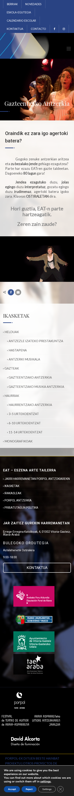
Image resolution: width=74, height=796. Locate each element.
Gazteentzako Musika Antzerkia (36, 386)
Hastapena (18, 350)
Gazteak (12, 368)
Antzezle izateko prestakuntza (36, 341)
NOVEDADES (33, 4)
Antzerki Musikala (24, 359)
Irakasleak (13, 493)
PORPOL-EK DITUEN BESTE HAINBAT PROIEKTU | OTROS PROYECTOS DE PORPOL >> (32, 763)
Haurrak (12, 395)
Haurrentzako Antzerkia (30, 405)
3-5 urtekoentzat (24, 414)
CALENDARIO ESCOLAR (21, 20)
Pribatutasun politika (21, 507)
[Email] (18, 292)
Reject (29, 789)
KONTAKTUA (15, 28)
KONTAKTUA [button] (37, 567)
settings (45, 781)
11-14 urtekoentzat (26, 432)
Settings (47, 789)
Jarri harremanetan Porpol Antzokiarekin (37, 478)
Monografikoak (18, 441)
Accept (12, 789)
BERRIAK (12, 4)
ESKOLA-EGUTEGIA (19, 12)
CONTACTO (38, 28)
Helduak (12, 332)
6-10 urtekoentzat (25, 423)
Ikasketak (12, 486)
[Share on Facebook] (11, 292)
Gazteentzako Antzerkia (30, 377)
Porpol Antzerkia (18, 500)
